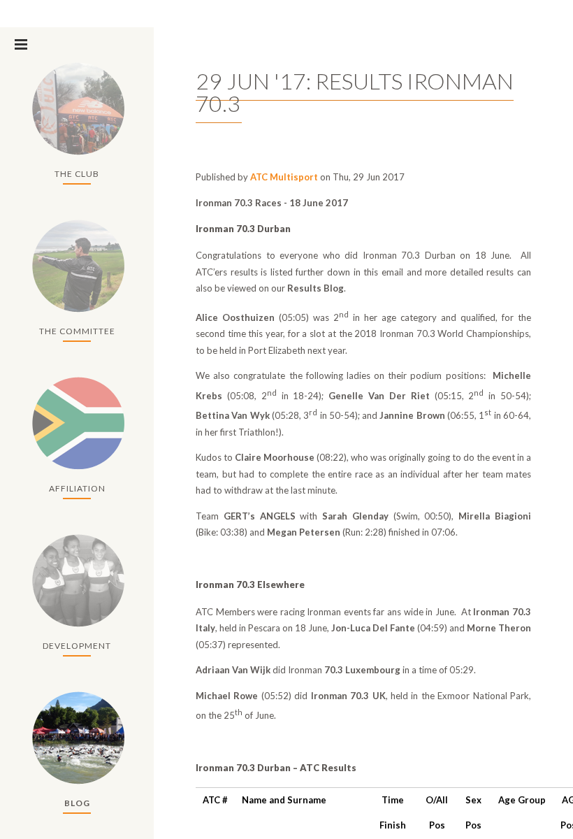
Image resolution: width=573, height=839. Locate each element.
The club (77, 173)
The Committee (77, 331)
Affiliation (77, 488)
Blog (77, 803)
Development (77, 645)
